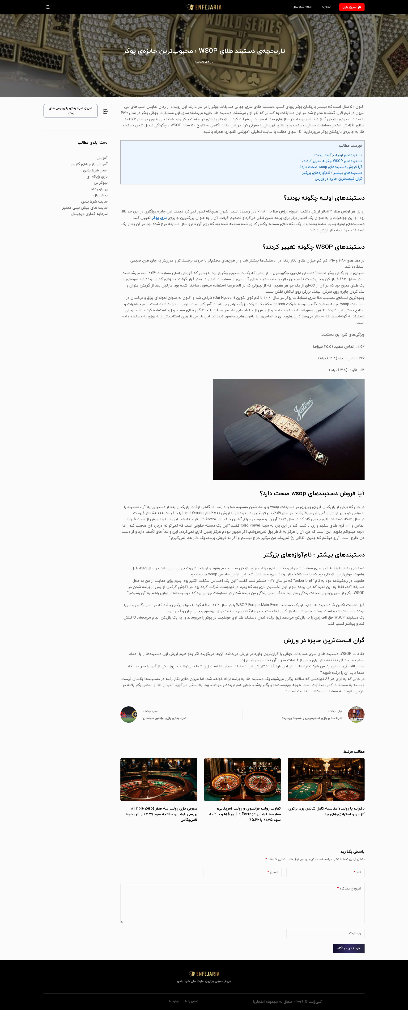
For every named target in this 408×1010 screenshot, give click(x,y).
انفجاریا (326, 7)
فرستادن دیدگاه (348, 948)
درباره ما (174, 1001)
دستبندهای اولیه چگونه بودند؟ (338, 155)
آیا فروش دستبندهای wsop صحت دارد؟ (331, 167)
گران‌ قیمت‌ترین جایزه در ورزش (338, 178)
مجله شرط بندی (302, 7)
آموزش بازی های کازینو (89, 164)
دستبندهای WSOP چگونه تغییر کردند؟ (332, 161)
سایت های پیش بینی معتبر (85, 207)
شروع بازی (349, 7)
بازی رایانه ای (97, 176)
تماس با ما (191, 1001)
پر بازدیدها (99, 189)
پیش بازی (100, 195)
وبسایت (355, 933)
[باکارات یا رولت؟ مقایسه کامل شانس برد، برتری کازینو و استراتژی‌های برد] (326, 779)
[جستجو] (49, 7)
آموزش (102, 158)
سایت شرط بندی (94, 201)
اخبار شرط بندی (95, 170)
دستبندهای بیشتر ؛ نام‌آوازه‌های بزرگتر (332, 172)
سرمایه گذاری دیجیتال (89, 213)
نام (357, 872)
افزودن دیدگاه (349, 888)
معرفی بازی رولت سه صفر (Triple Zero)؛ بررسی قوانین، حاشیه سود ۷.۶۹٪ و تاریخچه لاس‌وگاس (161, 814)
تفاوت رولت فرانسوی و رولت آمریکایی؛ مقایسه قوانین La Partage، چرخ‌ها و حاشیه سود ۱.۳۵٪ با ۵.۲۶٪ (245, 814)
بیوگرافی (101, 182)
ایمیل (272, 872)
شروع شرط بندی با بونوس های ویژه (70, 111)
